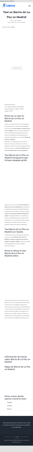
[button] (17, 402)
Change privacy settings (7, 1)
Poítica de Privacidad (8, 440)
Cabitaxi (17, 436)
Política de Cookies (18, 440)
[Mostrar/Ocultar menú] (29, 6)
